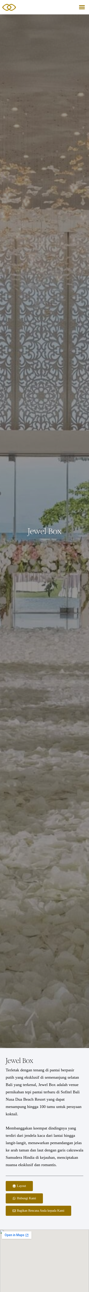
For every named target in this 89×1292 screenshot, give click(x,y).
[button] (82, 7)
